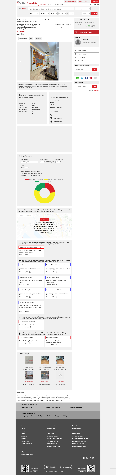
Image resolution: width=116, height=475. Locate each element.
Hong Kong (24, 416)
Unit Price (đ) (24, 159)
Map (31, 38)
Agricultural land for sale (79, 446)
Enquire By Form (86, 32)
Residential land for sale (79, 441)
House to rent (51, 426)
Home (23, 426)
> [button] (68, 61)
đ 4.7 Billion (44, 366)
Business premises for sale (80, 438)
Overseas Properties (70, 1)
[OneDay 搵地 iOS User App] (51, 467)
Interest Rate (59, 159)
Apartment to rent (52, 431)
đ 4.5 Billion (29, 366)
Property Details (23, 38)
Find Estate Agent (26, 443)
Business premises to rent (54, 438)
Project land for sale (78, 443)
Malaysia (66, 416)
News (23, 433)
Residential (43, 4)
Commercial (60, 4)
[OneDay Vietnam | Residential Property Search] (27, 2)
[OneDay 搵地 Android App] (65, 467)
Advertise (24, 436)
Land (51, 4)
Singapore (58, 416)
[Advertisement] (86, 118)
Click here (44, 219)
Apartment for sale (77, 431)
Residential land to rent (53, 441)
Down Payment (44, 159)
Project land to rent (52, 443)
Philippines (41, 416)
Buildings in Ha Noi (26, 407)
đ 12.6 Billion (44, 381)
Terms (22, 165)
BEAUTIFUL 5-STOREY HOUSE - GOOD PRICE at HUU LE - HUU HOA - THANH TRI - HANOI (45, 370)
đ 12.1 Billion (29, 381)
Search (94, 13)
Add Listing (95, 1)
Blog (22, 452)
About (23, 428)
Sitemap (23, 438)
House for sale (76, 426)
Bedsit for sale (76, 428)
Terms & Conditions (66, 471)
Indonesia (74, 416)
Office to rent (50, 433)
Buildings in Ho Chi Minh (53, 407)
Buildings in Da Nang (76, 407)
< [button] (20, 61)
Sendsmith (96, 90)
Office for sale (76, 433)
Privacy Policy (25, 441)
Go (95, 69)
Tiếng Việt (96, 4)
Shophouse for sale (77, 436)
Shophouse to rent (52, 436)
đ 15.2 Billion (60, 381)
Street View (38, 38)
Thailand (49, 416)
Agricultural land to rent (53, 446)
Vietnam (33, 416)
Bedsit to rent (51, 428)
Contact (23, 431)
